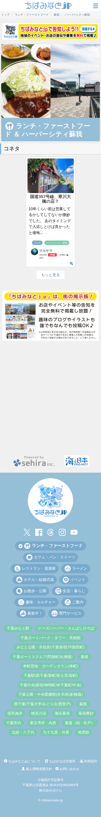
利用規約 (90, 761)
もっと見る (50, 275)
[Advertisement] (50, 398)
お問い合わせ (69, 769)
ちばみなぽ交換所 (61, 761)
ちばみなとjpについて (23, 761)
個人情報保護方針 (38, 769)
